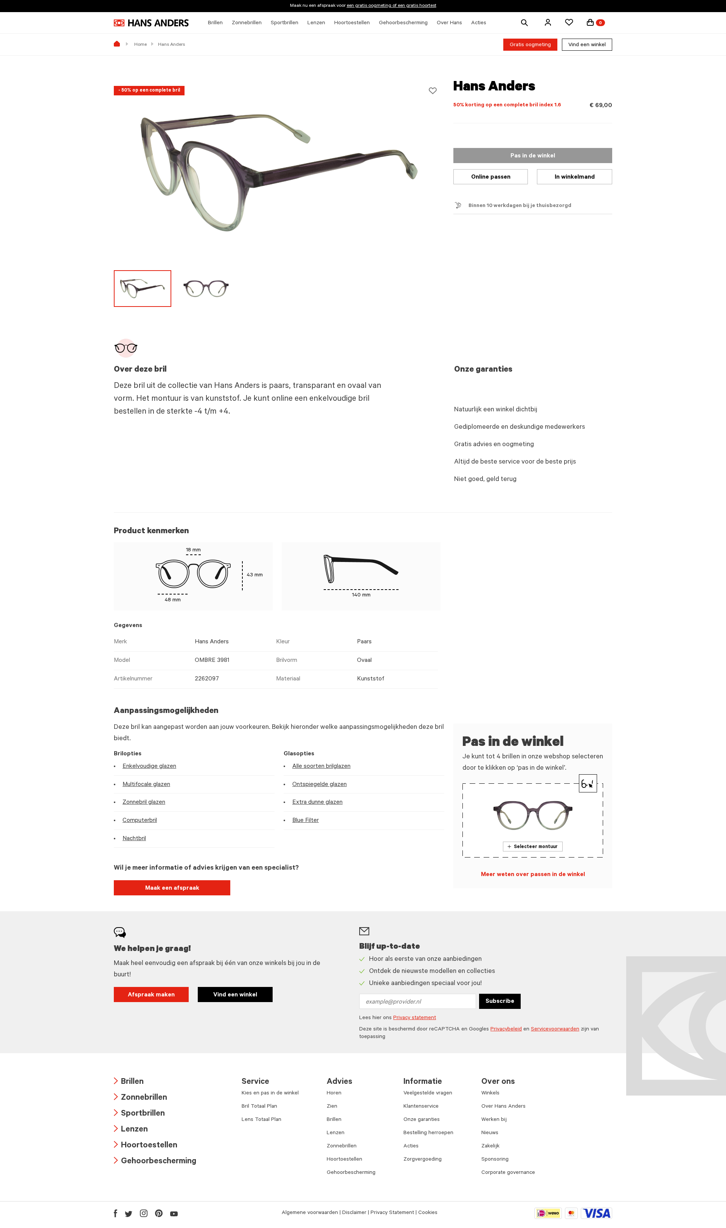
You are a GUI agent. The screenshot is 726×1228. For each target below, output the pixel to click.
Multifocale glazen (146, 785)
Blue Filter (305, 820)
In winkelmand (575, 177)
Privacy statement (414, 1018)
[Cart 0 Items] (590, 22)
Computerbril (140, 820)
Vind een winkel (587, 45)
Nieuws (489, 1133)
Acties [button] (478, 23)
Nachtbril (134, 839)
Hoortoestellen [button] (352, 23)
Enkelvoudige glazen (149, 766)
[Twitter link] (128, 1213)
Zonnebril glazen (144, 802)
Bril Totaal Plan (259, 1107)
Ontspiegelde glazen (319, 785)
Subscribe (500, 1001)
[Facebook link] (115, 1213)
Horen (334, 1094)
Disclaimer (354, 1213)
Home (140, 45)
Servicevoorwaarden (555, 1030)
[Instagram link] (143, 1213)
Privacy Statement (392, 1213)
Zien (332, 1107)
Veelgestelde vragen (427, 1094)
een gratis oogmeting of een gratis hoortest (391, 6)
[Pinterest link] (159, 1213)
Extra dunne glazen (317, 802)
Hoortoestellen (145, 1146)
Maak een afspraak (172, 888)
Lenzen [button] (316, 23)
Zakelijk (490, 1147)
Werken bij (494, 1120)
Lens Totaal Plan (261, 1120)
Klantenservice (421, 1107)
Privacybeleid (506, 1030)
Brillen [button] (215, 23)
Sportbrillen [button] (284, 23)
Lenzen (131, 1130)
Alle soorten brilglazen (321, 766)
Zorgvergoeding (422, 1160)
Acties (411, 1147)
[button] (547, 22)
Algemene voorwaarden (310, 1213)
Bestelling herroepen (428, 1133)
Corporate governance (508, 1173)
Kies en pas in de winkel (270, 1094)
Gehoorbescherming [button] (403, 23)
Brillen (129, 1082)
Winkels (490, 1094)
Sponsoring (495, 1160)
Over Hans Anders (503, 1107)
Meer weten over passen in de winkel (533, 875)
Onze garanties (421, 1120)
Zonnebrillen (140, 1098)
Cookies (427, 1213)
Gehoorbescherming (155, 1162)
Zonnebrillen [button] (247, 23)
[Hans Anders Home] (151, 22)
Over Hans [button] (449, 23)
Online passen (490, 177)
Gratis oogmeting (530, 45)
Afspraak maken (151, 995)
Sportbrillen (139, 1114)
